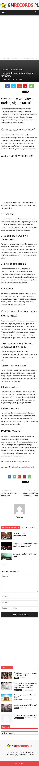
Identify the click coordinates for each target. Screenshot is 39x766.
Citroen (16, 707)
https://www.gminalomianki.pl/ (23, 467)
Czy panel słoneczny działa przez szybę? (30, 494)
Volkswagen (17, 699)
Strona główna (5, 58)
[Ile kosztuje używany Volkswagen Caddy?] (6, 697)
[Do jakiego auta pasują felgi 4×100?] (6, 708)
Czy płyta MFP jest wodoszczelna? (25, 715)
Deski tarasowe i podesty (16, 69)
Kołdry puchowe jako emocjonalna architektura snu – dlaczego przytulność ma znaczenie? (25, 685)
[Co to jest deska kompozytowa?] (6, 535)
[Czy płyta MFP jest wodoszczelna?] (6, 718)
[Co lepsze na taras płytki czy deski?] (6, 556)
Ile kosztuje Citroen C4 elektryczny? (9, 494)
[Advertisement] (19, 36)
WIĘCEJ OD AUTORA (28, 528)
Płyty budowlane (19, 718)
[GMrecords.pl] (19, 5)
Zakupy (16, 677)
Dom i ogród (5, 69)
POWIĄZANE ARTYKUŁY (10, 528)
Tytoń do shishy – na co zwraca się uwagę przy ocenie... (25, 674)
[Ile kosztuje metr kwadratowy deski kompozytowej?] (6, 546)
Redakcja (19, 517)
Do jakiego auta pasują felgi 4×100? (25, 705)
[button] (36, 12)
